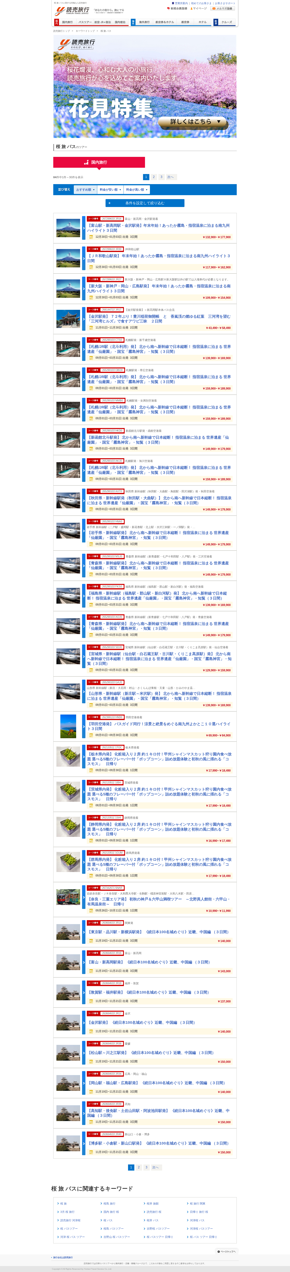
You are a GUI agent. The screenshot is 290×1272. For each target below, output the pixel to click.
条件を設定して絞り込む (145, 203)
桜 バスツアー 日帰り (160, 1236)
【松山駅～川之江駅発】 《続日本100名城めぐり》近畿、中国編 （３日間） (151, 1053)
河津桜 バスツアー (201, 1228)
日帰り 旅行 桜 (199, 1211)
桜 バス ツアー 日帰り (203, 1236)
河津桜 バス (197, 1220)
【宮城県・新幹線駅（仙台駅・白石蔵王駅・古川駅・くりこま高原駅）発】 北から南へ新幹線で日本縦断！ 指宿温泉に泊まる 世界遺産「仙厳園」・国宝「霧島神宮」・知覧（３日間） (159, 659)
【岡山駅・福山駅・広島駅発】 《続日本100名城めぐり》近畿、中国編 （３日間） (157, 1083)
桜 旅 (63, 1203)
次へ (170, 177)
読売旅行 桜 (154, 1211)
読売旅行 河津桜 (70, 1220)
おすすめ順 (83, 189)
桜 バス (108, 1220)
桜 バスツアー (69, 1228)
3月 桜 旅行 (67, 1211)
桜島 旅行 (109, 1203)
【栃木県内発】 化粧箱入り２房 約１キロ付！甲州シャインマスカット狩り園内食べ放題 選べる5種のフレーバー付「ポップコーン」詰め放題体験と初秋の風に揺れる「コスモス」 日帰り (159, 759)
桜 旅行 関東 (197, 1203)
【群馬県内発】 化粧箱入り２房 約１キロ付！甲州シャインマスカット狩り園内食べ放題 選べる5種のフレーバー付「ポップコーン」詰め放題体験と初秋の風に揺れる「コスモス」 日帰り (159, 864)
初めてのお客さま (201, 3)
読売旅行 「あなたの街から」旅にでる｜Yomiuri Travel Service (90, 11)
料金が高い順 (135, 189)
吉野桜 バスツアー (158, 1228)
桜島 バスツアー (114, 1228)
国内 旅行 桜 (111, 1211)
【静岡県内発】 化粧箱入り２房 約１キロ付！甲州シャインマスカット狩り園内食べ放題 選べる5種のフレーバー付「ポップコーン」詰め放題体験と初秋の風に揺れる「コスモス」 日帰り (159, 829)
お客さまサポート (225, 3)
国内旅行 (99, 162)
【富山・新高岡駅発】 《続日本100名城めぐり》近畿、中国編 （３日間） (149, 962)
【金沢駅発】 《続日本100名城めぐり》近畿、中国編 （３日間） (142, 1022)
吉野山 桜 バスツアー (117, 1236)
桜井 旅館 (153, 1203)
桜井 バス (153, 1220)
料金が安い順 (109, 189)
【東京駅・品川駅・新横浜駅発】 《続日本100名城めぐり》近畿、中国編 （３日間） (159, 932)
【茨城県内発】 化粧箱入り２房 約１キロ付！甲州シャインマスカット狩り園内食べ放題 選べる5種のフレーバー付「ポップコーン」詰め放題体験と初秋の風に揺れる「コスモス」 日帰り (159, 794)
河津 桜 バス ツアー (72, 1236)
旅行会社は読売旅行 (63, 1257)
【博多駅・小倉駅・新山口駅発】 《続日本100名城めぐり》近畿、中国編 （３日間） (159, 1143)
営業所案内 (181, 3)
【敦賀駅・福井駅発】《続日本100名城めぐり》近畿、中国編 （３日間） (149, 992)
